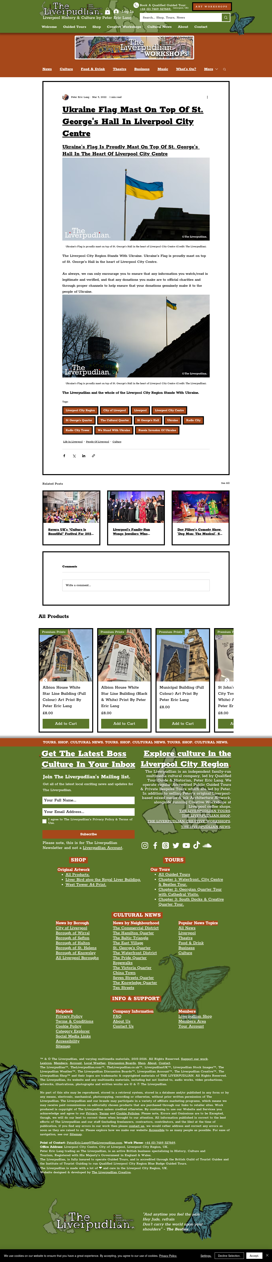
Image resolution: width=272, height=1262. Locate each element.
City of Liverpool (114, 410)
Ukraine (172, 420)
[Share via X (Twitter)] (74, 456)
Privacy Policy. (168, 1256)
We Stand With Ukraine (114, 430)
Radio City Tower (77, 430)
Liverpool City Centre (169, 410)
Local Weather (95, 1063)
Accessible (156, 1130)
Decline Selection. (229, 1256)
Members (61, 1063)
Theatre (119, 69)
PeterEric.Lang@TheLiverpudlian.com (94, 1143)
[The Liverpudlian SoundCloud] (207, 845)
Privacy (91, 1113)
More (208, 69)
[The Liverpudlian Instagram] (144, 845)
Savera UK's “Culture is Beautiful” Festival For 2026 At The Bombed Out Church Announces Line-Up (70, 532)
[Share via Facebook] (64, 456)
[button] (107, 11)
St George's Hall (148, 420)
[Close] (267, 1255)
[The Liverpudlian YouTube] (186, 845)
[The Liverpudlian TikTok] (196, 845)
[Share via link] (93, 456)
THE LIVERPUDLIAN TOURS (204, 811)
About (152, 1063)
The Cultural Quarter (115, 420)
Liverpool (140, 410)
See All (225, 483)
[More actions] (207, 97)
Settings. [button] (206, 1256)
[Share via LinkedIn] (84, 456)
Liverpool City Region (80, 410)
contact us (136, 1126)
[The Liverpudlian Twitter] (175, 845)
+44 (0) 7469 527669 (160, 1143)
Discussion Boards (122, 1063)
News (47, 69)
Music (163, 69)
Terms (104, 1113)
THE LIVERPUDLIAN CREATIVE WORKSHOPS (189, 821)
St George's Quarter (79, 420)
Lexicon (46, 1063)
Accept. (254, 1256)
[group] (136, 680)
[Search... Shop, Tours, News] (225, 17)
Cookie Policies (127, 1113)
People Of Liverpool (97, 441)
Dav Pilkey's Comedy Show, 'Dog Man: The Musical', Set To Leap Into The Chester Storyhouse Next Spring (200, 532)
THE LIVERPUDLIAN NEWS (205, 827)
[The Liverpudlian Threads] (165, 845)
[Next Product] (227, 680)
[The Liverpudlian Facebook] (155, 845)
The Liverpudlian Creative (111, 1172)
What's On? (186, 69)
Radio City (193, 420)
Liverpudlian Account (102, 847)
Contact (164, 1063)
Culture (66, 69)
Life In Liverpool (73, 441)
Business (142, 69)
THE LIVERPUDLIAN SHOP (206, 816)
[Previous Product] (45, 680)
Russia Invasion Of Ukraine (157, 430)
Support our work (194, 1059)
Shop (141, 1063)
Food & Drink (93, 69)
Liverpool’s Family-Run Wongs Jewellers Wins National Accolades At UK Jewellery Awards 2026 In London (134, 532)
